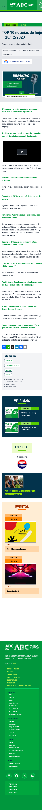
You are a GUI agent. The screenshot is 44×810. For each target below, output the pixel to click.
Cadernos (11, 683)
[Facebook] (16, 776)
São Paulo (12, 735)
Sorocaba (12, 753)
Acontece (23, 25)
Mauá (11, 700)
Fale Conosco (13, 792)
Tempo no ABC (12, 674)
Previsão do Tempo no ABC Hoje (19, 686)
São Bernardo (13, 709)
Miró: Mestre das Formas (16, 549)
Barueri (11, 721)
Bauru (11, 742)
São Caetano (13, 711)
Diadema (11, 697)
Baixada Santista (14, 763)
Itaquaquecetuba (14, 727)
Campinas (12, 745)
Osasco (11, 732)
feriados (8, 370)
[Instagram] (9, 776)
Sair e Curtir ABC (13, 677)
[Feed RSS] (32, 776)
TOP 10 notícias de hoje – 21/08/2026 (28, 414)
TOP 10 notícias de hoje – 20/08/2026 (28, 429)
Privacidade (13, 790)
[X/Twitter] (24, 776)
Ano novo (9, 361)
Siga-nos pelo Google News (20, 62)
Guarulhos (12, 724)
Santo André (13, 706)
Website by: (10, 664)
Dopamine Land (13, 591)
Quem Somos (13, 787)
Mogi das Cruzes (14, 730)
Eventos (10, 672)
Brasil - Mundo (11, 25)
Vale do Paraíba (14, 756)
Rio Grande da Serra (15, 714)
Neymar (8, 375)
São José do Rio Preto (16, 751)
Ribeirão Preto (14, 748)
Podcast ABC (12, 680)
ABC (10, 695)
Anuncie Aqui (13, 784)
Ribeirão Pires (13, 703)
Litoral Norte (13, 766)
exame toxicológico (12, 365)
